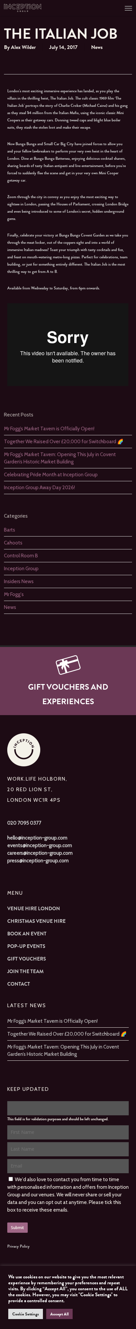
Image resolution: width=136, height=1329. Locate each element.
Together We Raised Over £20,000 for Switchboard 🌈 (63, 442)
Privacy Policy (18, 1246)
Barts (9, 530)
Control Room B (21, 556)
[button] (128, 8)
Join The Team (25, 971)
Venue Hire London (33, 908)
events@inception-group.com (39, 845)
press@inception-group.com (38, 861)
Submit (17, 1227)
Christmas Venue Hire (36, 921)
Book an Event (27, 933)
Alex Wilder (23, 47)
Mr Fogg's (14, 594)
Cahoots (13, 543)
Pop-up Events (26, 946)
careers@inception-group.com (40, 853)
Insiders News (19, 581)
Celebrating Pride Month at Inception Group (51, 475)
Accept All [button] (59, 1314)
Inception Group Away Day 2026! (39, 488)
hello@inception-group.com (37, 838)
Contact (18, 984)
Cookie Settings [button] (25, 1314)
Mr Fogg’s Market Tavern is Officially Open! (49, 429)
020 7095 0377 (24, 823)
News (97, 47)
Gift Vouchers (26, 959)
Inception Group (21, 569)
